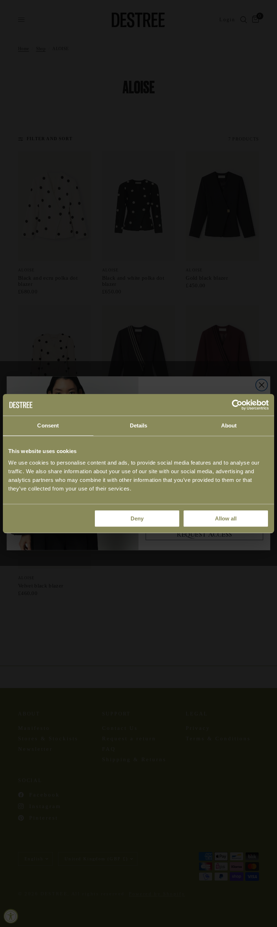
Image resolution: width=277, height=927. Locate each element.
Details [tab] (139, 425)
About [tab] (229, 425)
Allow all (226, 518)
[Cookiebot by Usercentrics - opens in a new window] (237, 404)
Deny (137, 518)
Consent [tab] (48, 425)
